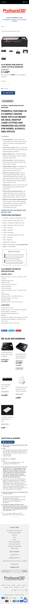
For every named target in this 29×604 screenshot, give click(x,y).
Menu (4, 2)
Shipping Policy (14, 564)
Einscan (6, 587)
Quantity (3, 81)
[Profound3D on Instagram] (21, 590)
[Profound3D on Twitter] (12, 590)
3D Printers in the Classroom (14, 530)
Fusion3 (19, 585)
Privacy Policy (14, 548)
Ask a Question (8, 442)
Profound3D (10, 594)
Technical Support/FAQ (14, 532)
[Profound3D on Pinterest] (18, 590)
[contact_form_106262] (25, 600)
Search (14, 539)
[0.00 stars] (5, 424)
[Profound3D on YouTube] (26, 590)
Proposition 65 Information (14, 546)
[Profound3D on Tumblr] (23, 590)
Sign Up (25, 571)
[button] (5, 69)
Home (2, 26)
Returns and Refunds (14, 541)
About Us (14, 535)
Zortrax (8, 585)
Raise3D (3, 585)
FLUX (22, 587)
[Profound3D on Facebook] (15, 590)
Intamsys (24, 585)
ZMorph (13, 585)
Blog (14, 537)
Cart (26, 2)
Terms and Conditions (14, 544)
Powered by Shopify (19, 594)
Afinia (11, 587)
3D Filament (16, 587)
